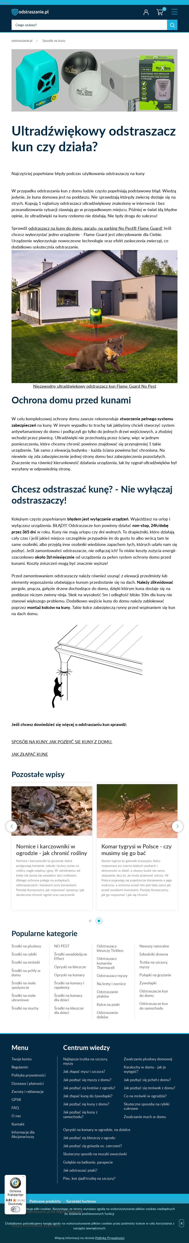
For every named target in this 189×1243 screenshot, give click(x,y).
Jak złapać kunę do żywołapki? (87, 1095)
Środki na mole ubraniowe (23, 997)
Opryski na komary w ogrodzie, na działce (96, 1129)
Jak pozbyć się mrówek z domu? (149, 1087)
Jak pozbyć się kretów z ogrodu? (89, 1087)
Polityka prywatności (29, 1075)
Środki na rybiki (24, 954)
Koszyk (158, 8)
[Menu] (23, 1177)
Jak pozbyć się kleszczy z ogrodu (89, 1137)
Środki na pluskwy (26, 946)
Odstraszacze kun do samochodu (153, 1005)
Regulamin (20, 1067)
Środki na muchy (25, 1008)
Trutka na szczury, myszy (153, 964)
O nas (16, 1115)
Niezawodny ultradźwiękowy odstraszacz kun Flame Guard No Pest (94, 386)
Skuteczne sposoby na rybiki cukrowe (146, 1106)
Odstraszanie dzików (107, 1014)
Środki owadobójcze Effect (70, 956)
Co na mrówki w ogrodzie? (145, 1095)
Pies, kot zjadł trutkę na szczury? (89, 1178)
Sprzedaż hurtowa (81, 1201)
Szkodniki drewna (153, 954)
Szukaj (172, 25)
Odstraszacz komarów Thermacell (107, 963)
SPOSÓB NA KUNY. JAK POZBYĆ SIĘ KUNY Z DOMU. (62, 741)
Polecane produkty (45, 1201)
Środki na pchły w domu (26, 972)
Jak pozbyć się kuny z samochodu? (80, 1114)
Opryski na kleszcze (70, 966)
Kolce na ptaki (108, 1004)
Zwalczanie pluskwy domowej (148, 1059)
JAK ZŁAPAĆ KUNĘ (30, 754)
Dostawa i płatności (28, 1083)
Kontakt (18, 1124)
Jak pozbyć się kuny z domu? (86, 1104)
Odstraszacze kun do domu (153, 993)
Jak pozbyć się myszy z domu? (87, 1079)
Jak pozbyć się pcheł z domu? (147, 1079)
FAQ (15, 1107)
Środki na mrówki (26, 962)
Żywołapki (148, 983)
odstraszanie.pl (31, 12)
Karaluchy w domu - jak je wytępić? (145, 1069)
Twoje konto (146, 12)
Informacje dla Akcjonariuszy (23, 1134)
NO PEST (61, 946)
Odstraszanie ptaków (107, 994)
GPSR (16, 1099)
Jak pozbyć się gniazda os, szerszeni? (92, 1145)
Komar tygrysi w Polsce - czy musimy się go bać (136, 849)
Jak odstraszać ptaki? (80, 1170)
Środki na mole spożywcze (23, 985)
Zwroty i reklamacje (28, 1091)
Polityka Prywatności (109, 1238)
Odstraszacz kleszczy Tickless (110, 948)
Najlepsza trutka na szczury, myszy (85, 1061)
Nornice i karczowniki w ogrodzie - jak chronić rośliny (51, 849)
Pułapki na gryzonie (155, 974)
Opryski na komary (69, 974)
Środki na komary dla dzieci (68, 997)
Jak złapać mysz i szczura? (84, 1071)
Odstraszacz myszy (112, 975)
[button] (90, 921)
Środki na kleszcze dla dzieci (68, 1010)
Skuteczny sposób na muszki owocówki (95, 1153)
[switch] (15, 1209)
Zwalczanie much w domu (145, 1116)
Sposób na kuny (53, 40)
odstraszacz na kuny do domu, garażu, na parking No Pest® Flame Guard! (95, 228)
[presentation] (11, 826)
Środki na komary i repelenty (69, 985)
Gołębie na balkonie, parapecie (88, 1162)
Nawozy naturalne (154, 946)
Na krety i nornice (111, 983)
